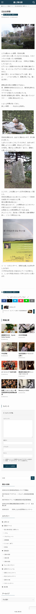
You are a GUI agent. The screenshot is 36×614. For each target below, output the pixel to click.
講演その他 (7, 579)
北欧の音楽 (7, 554)
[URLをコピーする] (32, 300)
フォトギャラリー (9, 565)
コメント (6, 418)
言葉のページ (8, 525)
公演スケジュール (9, 569)
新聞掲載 (6, 540)
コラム (6, 533)
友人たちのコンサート (10, 576)
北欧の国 (6, 558)
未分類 (6, 587)
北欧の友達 (7, 561)
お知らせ (6, 522)
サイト (5, 453)
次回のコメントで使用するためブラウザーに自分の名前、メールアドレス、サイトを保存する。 (18, 460)
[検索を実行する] (33, 478)
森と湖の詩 (18, 2)
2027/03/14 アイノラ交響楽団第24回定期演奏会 (16, 500)
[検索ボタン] (33, 2)
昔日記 (6, 547)
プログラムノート (9, 536)
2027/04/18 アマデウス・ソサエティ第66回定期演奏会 (18, 495)
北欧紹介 (6, 550)
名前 (5, 440)
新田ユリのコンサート (10, 572)
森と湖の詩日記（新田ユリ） (10, 14)
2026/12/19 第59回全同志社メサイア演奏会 (15, 490)
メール (5, 446)
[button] (4, 300)
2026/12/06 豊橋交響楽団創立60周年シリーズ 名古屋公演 (18, 504)
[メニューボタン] (2, 2)
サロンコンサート (9, 583)
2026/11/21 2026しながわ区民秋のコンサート (17, 509)
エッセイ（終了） (9, 543)
